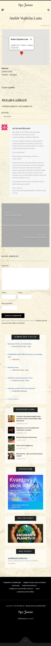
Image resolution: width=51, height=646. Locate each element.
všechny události (13, 399)
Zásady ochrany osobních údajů (35, 606)
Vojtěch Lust (25, 128)
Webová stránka (7, 303)
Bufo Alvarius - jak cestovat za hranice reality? (29, 455)
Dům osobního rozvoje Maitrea (34, 237)
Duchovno (16, 585)
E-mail (20, 292)
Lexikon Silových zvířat (25, 591)
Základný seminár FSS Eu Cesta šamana (21, 388)
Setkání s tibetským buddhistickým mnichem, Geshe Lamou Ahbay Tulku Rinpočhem (28, 419)
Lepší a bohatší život (29, 585)
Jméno (4, 292)
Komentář (5, 266)
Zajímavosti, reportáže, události (21, 588)
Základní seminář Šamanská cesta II (20, 378)
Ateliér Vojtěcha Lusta (13, 215)
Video (38, 588)
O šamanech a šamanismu (12, 582)
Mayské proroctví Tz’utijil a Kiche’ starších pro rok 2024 (27, 429)
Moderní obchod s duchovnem (26, 437)
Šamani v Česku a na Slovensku (34, 582)
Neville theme (22, 619)
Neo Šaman (25, 5)
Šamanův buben (13, 367)
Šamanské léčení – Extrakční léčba (19, 344)
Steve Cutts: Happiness (24, 445)
